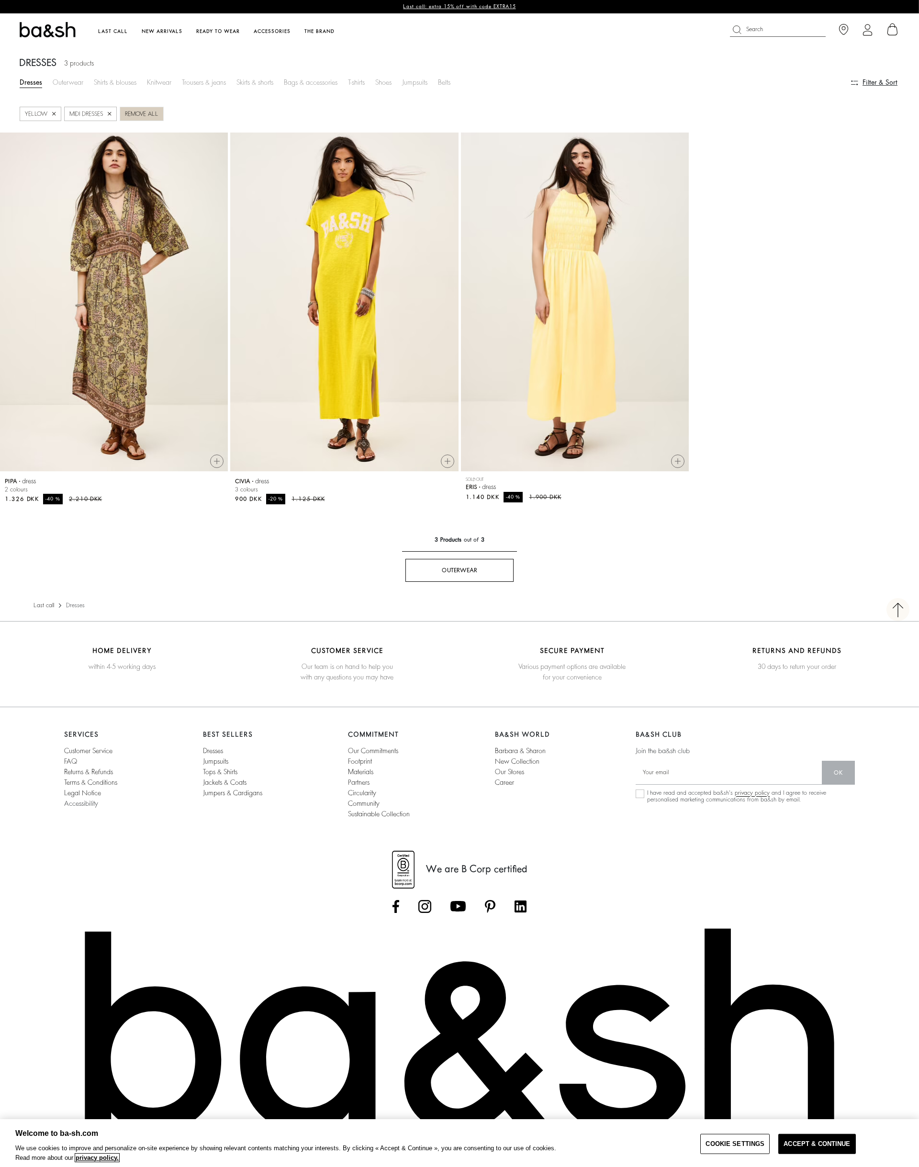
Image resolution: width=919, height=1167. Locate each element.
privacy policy (752, 793)
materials (360, 771)
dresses (213, 750)
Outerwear (68, 82)
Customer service (88, 750)
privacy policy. (97, 1157)
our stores (509, 771)
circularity (362, 792)
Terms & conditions (90, 782)
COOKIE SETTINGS (735, 1143)
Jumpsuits (414, 82)
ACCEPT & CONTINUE (817, 1143)
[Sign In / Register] (868, 30)
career (504, 782)
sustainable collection (379, 814)
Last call (44, 605)
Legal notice (82, 792)
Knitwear (159, 82)
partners (359, 782)
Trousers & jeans (204, 82)
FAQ (70, 761)
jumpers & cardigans (232, 792)
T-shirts (356, 82)
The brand (319, 31)
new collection (517, 761)
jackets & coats (225, 782)
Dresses (31, 82)
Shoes (383, 82)
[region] (459, 1143)
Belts (444, 82)
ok (838, 773)
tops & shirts (220, 771)
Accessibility (81, 803)
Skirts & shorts (254, 82)
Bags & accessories (310, 82)
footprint (360, 761)
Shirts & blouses (115, 82)
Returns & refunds (88, 771)
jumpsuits (215, 761)
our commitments (373, 750)
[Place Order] (892, 29)
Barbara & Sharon (520, 750)
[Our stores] (844, 30)
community (364, 803)
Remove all (141, 114)
